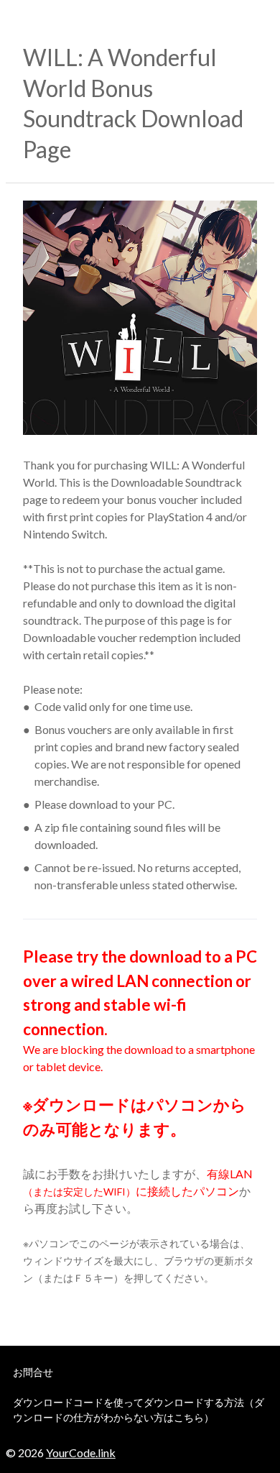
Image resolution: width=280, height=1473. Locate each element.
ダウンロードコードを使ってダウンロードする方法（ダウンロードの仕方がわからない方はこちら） (138, 1409)
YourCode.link (81, 1452)
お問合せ (33, 1372)
